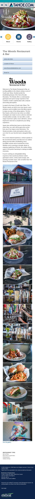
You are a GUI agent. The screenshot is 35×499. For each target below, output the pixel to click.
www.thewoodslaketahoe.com (12, 68)
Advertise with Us (5, 477)
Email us (6, 72)
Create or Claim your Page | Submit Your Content (12, 474)
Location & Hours (9, 63)
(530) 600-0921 (8, 59)
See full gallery (7, 442)
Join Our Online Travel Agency (8, 475)
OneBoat (10, 482)
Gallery (29, 41)
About (8, 41)
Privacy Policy (5, 468)
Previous (2, 37)
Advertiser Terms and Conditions (8, 478)
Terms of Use (30, 467)
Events (19, 41)
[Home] (21, 4)
